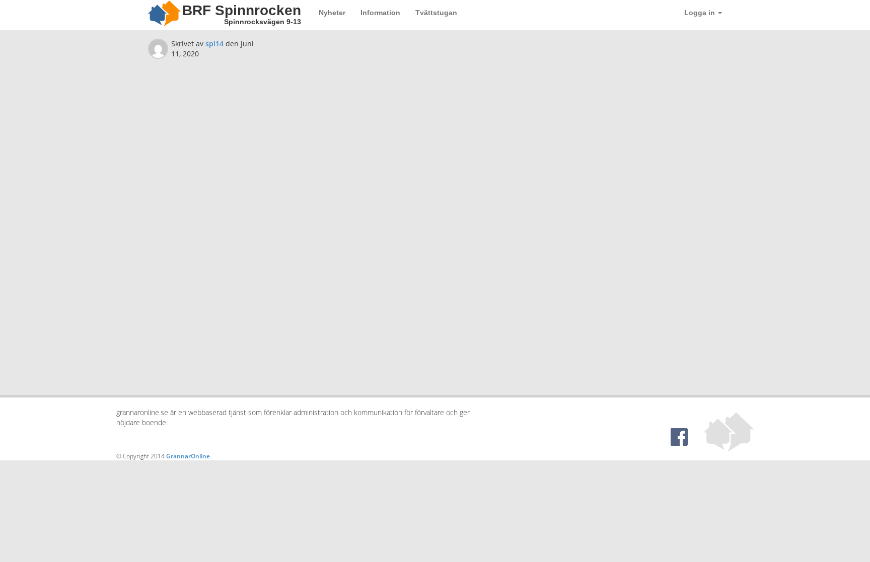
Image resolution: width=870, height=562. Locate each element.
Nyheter (332, 13)
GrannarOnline (188, 456)
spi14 (214, 43)
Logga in (700, 13)
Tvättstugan (436, 13)
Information (380, 13)
